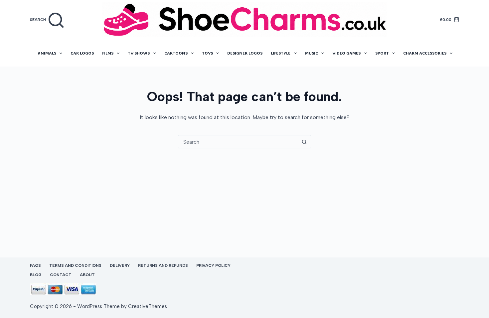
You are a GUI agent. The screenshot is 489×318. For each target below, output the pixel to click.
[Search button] (304, 141)
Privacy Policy (213, 265)
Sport (382, 53)
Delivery (120, 265)
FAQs (35, 265)
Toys (207, 53)
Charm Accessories (424, 53)
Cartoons (176, 53)
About (87, 274)
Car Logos (82, 53)
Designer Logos (244, 53)
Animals (47, 53)
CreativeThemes (147, 306)
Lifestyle (280, 53)
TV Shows (139, 53)
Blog (36, 274)
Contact (61, 274)
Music (311, 53)
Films (107, 53)
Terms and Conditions (75, 265)
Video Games (346, 53)
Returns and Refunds (163, 265)
